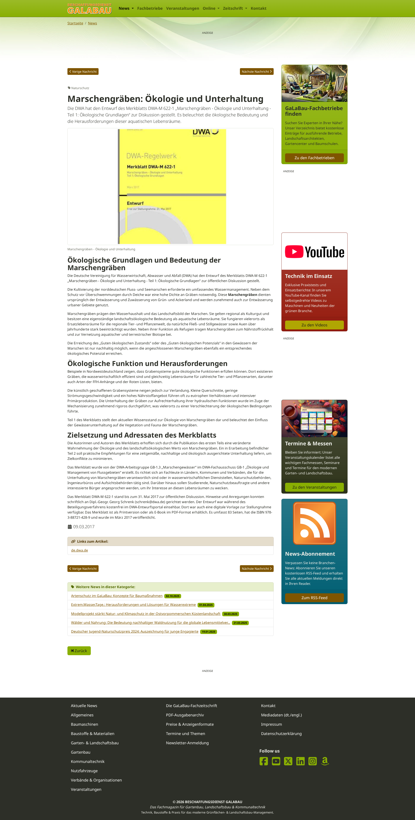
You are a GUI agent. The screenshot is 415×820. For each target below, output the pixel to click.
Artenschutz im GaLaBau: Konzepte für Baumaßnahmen (117, 595)
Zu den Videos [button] (314, 324)
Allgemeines (82, 714)
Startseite (75, 23)
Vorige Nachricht (84, 71)
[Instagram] (312, 761)
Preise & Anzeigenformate (190, 724)
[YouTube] (276, 761)
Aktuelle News (84, 705)
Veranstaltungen (182, 8)
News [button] (125, 8)
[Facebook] (264, 761)
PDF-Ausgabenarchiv (185, 714)
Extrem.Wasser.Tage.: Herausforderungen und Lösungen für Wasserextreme (133, 604)
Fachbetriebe (150, 8)
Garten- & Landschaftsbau (95, 742)
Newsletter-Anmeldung (187, 742)
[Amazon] (325, 761)
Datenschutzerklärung (281, 733)
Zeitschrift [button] (233, 8)
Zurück (80, 650)
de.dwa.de (79, 550)
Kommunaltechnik (88, 761)
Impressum (271, 724)
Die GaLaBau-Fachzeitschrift (191, 705)
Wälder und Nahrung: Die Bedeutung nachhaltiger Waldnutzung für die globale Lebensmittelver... (150, 622)
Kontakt (259, 8)
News (92, 23)
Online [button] (210, 8)
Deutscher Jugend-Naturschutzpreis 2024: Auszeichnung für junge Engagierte (134, 631)
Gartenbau (80, 752)
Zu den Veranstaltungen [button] (314, 487)
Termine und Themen (185, 733)
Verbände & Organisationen (96, 780)
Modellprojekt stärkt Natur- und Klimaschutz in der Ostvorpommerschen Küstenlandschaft (145, 613)
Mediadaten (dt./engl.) (281, 714)
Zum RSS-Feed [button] (314, 597)
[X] (288, 761)
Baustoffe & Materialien (92, 733)
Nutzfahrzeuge (84, 770)
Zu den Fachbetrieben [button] (314, 157)
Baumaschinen (84, 724)
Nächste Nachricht (255, 71)
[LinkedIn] (300, 761)
